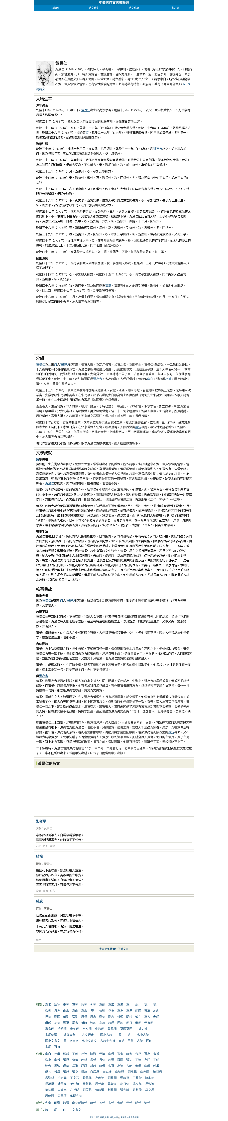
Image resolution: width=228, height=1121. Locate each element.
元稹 (102, 1054)
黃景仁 (85, 110)
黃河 (102, 1011)
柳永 (48, 1060)
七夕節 (87, 1029)
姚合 (48, 1066)
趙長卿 (112, 1090)
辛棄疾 (107, 1072)
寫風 (120, 1005)
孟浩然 (49, 1078)
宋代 (111, 1103)
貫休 (102, 1060)
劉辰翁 (87, 1090)
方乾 (129, 1066)
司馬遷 (62, 1096)
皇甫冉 (62, 1090)
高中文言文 (89, 1041)
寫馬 (129, 1011)
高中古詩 (143, 1035)
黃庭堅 (64, 364)
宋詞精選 (51, 1035)
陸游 (93, 1054)
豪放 (102, 1023)
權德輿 (49, 1090)
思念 (52, 891)
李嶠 (147, 1066)
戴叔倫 (137, 1090)
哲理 (120, 1017)
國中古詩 (125, 1035)
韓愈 (129, 1054)
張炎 (75, 1072)
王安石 (74, 1078)
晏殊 (57, 1066)
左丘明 (74, 1090)
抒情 (48, 1017)
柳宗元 (62, 1078)
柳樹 (48, 1011)
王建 (138, 1060)
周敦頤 (49, 1096)
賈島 (147, 1054)
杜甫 (168, 379)
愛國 (57, 1017)
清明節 (62, 1029)
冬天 (93, 1005)
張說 (66, 1072)
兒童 (111, 1011)
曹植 (75, 1060)
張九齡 (124, 1090)
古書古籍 (174, 8)
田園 (138, 1011)
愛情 (38, 891)
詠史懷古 (145, 1029)
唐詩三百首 (126, 1041)
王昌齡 (137, 1078)
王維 (75, 1054)
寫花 (129, 1005)
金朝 (120, 1103)
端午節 (74, 1029)
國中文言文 (70, 1041)
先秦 (48, 1103)
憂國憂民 (126, 1029)
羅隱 (120, 1060)
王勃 (156, 1060)
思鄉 (84, 1017)
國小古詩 (106, 1035)
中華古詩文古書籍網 (114, 3)
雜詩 (38, 940)
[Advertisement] (114, 34)
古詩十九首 (107, 1041)
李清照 (119, 1072)
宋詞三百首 (52, 1047)
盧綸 (66, 1066)
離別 (66, 1017)
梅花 (138, 1005)
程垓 (84, 1072)
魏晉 (66, 1103)
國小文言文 (52, 1041)
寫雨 (102, 1005)
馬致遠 (149, 1084)
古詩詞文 (54, 8)
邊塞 (147, 1011)
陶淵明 (157, 1072)
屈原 (84, 1066)
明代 (138, 1103)
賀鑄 (57, 1072)
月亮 (57, 1011)
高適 (120, 1066)
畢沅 (108, 285)
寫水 (84, 1011)
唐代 (93, 1103)
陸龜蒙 (149, 1078)
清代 (38, 828)
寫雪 (111, 1005)
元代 (129, 1103)
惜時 (84, 1023)
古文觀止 (88, 1035)
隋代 (84, 1103)
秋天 (84, 1005)
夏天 (75, 1005)
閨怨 (129, 1017)
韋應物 (99, 1078)
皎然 (84, 1060)
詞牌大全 (69, 1035)
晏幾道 (112, 1084)
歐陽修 (87, 1078)
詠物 (57, 1005)
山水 (66, 1011)
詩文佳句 (94, 8)
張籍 (66, 1060)
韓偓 (102, 1066)
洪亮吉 (157, 149)
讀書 (75, 1023)
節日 (129, 1023)
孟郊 (93, 1060)
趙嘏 (156, 1066)
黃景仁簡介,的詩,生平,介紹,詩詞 (104, 1117)
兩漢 (57, 1103)
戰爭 (66, 1023)
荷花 (147, 1005)
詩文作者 (134, 8)
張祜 (129, 1060)
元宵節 (148, 1023)
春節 (138, 1023)
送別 (75, 1017)
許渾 (111, 1060)
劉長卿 (112, 1078)
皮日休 (124, 1084)
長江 (93, 1011)
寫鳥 (120, 1011)
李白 (150, 379)
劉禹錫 (132, 1072)
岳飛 (75, 1066)
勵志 (111, 1017)
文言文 (76, 1110)
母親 (52, 846)
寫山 (75, 1011)
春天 (66, 1005)
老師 (156, 1017)
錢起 (93, 1066)
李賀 (57, 1060)
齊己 (138, 1054)
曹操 (156, 1054)
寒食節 (49, 1029)
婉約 (93, 1023)
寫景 (48, 1005)
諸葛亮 (62, 1084)
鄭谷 (48, 1072)
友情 (57, 1023)
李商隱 (144, 1072)
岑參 (120, 1054)
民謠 (120, 1023)
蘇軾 (66, 1054)
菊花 (156, 1005)
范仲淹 (74, 1084)
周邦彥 (99, 1084)
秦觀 (138, 1066)
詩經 (111, 1023)
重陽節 (112, 1029)
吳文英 (137, 1084)
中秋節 (99, 1029)
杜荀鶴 (87, 1084)
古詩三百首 (42, 846)
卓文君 (149, 1090)
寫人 (147, 1017)
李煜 (111, 1054)
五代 (102, 1103)
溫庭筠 (124, 1078)
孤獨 (45, 891)
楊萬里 (49, 1084)
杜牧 (84, 1054)
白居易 (94, 1072)
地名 (156, 1011)
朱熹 (111, 1066)
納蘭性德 (76, 1096)
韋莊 (147, 1060)
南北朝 (76, 1103)
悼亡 (138, 1017)
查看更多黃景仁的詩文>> (114, 949)
